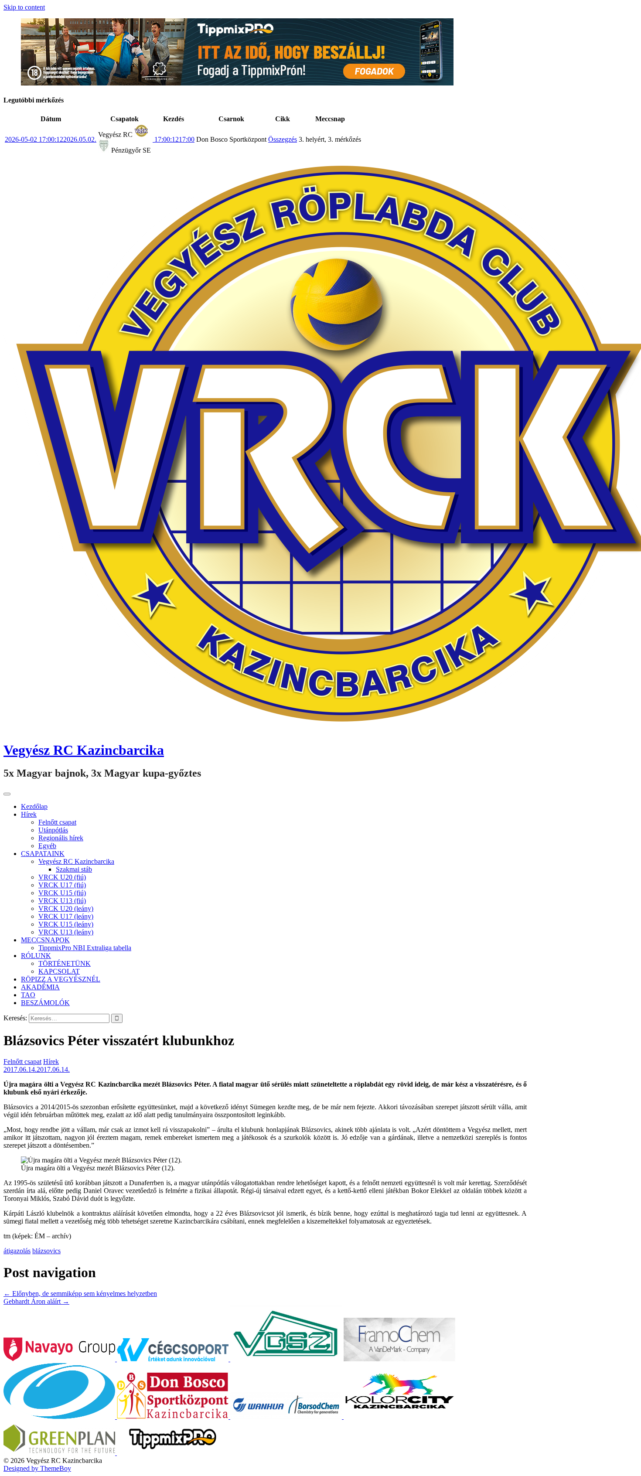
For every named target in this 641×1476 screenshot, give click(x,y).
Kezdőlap (34, 806)
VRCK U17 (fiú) (62, 885)
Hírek (29, 814)
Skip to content (24, 7)
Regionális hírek (60, 838)
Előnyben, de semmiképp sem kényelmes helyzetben (80, 1293)
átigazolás (17, 1250)
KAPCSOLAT (59, 971)
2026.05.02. (50, 139)
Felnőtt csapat (57, 822)
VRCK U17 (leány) (65, 916)
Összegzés (282, 139)
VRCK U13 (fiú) (62, 900)
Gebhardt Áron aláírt (36, 1301)
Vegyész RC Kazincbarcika (83, 750)
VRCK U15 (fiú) (62, 893)
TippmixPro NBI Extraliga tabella (84, 947)
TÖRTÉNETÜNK (64, 963)
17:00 (173, 139)
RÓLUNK (36, 955)
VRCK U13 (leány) (65, 932)
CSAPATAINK (43, 853)
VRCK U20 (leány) (65, 908)
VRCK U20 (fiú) (62, 877)
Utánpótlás (53, 830)
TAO (28, 995)
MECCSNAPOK (45, 940)
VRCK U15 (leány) (65, 924)
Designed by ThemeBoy (37, 1468)
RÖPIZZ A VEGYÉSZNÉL (60, 979)
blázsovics (46, 1250)
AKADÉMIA (40, 987)
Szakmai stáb (74, 869)
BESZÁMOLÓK (45, 1002)
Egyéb (47, 845)
